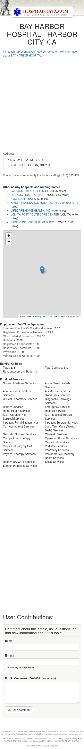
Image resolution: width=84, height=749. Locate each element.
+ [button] (8, 235)
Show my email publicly (21, 667)
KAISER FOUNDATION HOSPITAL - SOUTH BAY (41, 203)
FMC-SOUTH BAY (22, 199)
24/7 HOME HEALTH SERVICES (31, 191)
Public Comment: (30, 678)
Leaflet (22, 316)
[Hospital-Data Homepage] (42, 9)
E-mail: (9, 655)
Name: (9, 641)
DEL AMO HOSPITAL (24, 195)
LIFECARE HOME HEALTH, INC (31, 210)
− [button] (8, 241)
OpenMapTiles (39, 316)
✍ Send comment (19, 710)
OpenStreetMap (60, 316)
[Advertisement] (42, 103)
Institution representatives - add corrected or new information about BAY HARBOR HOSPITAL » (40, 53)
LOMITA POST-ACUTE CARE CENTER (35, 214)
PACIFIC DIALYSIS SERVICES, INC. (33, 222)
